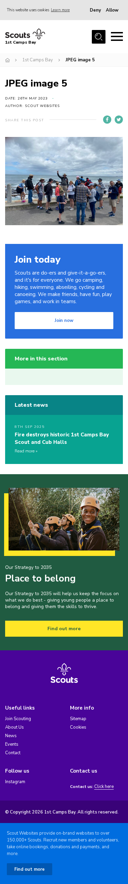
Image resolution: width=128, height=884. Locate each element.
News (11, 736)
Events (11, 744)
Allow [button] (112, 10)
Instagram (15, 782)
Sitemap (78, 719)
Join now (64, 320)
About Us (14, 727)
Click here (104, 787)
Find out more (64, 628)
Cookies (78, 727)
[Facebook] (107, 119)
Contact (12, 753)
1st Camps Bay (37, 60)
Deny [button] (95, 10)
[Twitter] (119, 119)
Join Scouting (18, 719)
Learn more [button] (60, 10)
